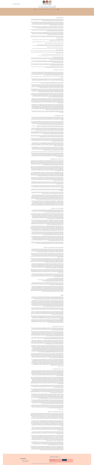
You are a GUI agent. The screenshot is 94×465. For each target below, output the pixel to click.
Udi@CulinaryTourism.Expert (25, 460)
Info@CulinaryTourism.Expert (17, 4)
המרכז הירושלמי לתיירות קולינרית (47, 6)
